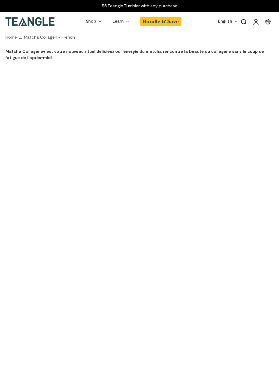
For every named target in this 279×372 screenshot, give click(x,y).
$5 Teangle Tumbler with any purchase (139, 6)
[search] (244, 21)
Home (11, 37)
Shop (91, 21)
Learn (118, 21)
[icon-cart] (268, 22)
